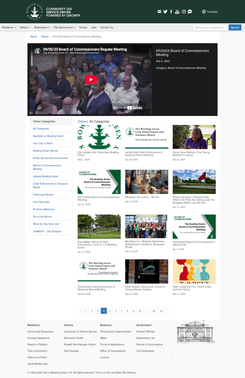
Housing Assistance (38, 338)
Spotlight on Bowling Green (48, 136)
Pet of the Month (42, 216)
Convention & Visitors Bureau (80, 331)
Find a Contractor (37, 351)
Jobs (93, 27)
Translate (212, 11)
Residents (8, 27)
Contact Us (106, 27)
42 (154, 311)
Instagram (183, 11)
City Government (64, 27)
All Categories (41, 128)
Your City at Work (43, 143)
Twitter (165, 11)
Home (33, 36)
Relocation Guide (73, 338)
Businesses (41, 27)
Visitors (24, 27)
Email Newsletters (159, 11)
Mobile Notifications (189, 11)
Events (83, 27)
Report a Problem (37, 344)
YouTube (177, 11)
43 (161, 311)
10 (140, 311)
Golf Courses (71, 351)
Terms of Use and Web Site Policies (115, 372)
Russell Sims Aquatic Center (80, 344)
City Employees (145, 351)
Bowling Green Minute (45, 150)
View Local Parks (37, 357)
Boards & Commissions (149, 344)
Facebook (171, 11)
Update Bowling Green (46, 176)
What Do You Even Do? (46, 224)
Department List (145, 338)
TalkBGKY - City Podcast (47, 231)
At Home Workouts (43, 209)
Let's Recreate (41, 202)
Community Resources (40, 331)
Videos (45, 36)
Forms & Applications (112, 344)
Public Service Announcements (50, 158)
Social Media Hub (37, 363)
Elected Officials (145, 331)
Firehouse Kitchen (43, 194)
